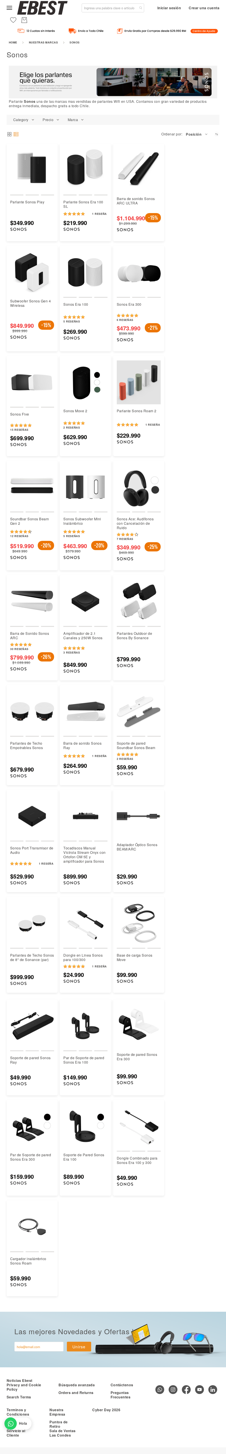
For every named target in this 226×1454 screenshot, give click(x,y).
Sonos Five (19, 414)
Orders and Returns (76, 1392)
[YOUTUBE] (199, 1389)
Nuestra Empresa (57, 1412)
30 (19, 649)
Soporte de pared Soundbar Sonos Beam (136, 745)
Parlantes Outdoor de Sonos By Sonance (134, 635)
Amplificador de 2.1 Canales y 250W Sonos (83, 635)
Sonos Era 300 (129, 304)
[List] (16, 134)
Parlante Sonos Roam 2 (136, 410)
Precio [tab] (48, 120)
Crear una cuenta (204, 7)
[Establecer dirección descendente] (216, 134)
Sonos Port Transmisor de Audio (31, 850)
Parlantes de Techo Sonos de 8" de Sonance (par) (32, 957)
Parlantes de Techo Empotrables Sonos (26, 745)
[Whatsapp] (159, 1389)
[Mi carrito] (24, 20)
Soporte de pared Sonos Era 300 (137, 1056)
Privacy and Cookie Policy (24, 1387)
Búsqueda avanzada (76, 1384)
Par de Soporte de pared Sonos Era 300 (30, 1157)
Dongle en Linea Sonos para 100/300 (83, 957)
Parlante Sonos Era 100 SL (83, 204)
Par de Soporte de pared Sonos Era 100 (83, 1060)
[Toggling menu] (9, 8)
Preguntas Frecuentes (121, 1395)
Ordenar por (171, 134)
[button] (197, 134)
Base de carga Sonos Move (135, 957)
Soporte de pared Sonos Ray (30, 1060)
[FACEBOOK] (186, 1389)
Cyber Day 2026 (106, 1409)
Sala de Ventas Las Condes (62, 1433)
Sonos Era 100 (75, 304)
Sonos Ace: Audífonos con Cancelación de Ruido (135, 523)
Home (13, 42)
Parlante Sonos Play (27, 201)
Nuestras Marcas (43, 42)
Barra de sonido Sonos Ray (82, 745)
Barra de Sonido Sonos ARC (29, 635)
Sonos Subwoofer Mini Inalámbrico (82, 521)
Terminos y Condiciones (18, 1412)
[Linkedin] (212, 1389)
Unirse (79, 1346)
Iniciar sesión (169, 7)
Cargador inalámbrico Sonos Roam (28, 1261)
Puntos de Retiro (58, 1424)
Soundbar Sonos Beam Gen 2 (29, 521)
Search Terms (19, 1397)
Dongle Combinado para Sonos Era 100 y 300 (137, 1160)
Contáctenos (122, 1384)
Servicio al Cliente (16, 1433)
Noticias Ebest (19, 1380)
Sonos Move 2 (75, 410)
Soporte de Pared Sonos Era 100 (83, 1157)
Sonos (29, 101)
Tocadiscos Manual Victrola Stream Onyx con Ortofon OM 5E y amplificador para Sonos (84, 854)
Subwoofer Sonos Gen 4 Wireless (30, 303)
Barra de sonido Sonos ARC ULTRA (136, 201)
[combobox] (113, 8)
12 (19, 536)
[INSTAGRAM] (173, 1389)
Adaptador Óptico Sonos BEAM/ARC (137, 847)
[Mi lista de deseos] (13, 20)
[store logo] (42, 8)
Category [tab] (20, 120)
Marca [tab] (73, 120)
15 (19, 430)
